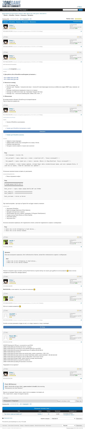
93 (20, 19)
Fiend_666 (12, 336)
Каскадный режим (77, 21)
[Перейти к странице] (30, 19)
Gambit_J (40, 414)
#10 (81, 378)
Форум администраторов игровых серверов (12, 13)
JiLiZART (12, 314)
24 (48, 414)
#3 (81, 61)
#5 (81, 246)
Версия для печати (8, 418)
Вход (17, 9)
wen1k (11, 240)
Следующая (15, 400)
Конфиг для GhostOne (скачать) (15, 134)
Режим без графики (29, 425)
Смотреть (42, 131)
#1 (81, 31)
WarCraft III (42, 13)
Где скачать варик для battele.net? (13, 414)
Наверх (22, 425)
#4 (81, 114)
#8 (81, 320)
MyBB (9, 428)
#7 (81, 303)
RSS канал (48, 425)
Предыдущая (7, 400)
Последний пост (67, 414)
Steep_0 (72, 414)
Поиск (80, 6)
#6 (81, 286)
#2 (81, 46)
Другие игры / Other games (33, 13)
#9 (81, 342)
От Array (42, 327)
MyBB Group (18, 428)
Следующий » (26, 19)
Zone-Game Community (13, 425)
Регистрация (23, 9)
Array (11, 25)
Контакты (5, 425)
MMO (25, 13)
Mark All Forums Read (40, 425)
